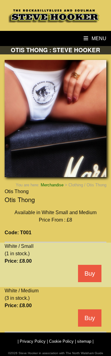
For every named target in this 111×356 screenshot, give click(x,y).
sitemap (84, 341)
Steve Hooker (28, 353)
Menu (98, 38)
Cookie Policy (61, 341)
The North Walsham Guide (84, 353)
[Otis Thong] (55, 118)
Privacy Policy (33, 341)
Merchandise (52, 185)
